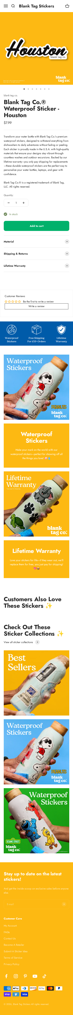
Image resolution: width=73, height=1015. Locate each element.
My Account (10, 925)
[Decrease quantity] (8, 203)
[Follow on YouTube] (34, 976)
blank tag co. (11, 95)
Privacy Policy (11, 964)
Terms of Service (13, 958)
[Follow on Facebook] (6, 976)
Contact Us (10, 938)
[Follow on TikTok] (44, 976)
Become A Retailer (14, 945)
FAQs (7, 932)
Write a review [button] (36, 306)
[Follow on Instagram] (15, 976)
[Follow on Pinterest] (25, 976)
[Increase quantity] (23, 203)
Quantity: (8, 195)
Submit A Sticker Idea (16, 951)
